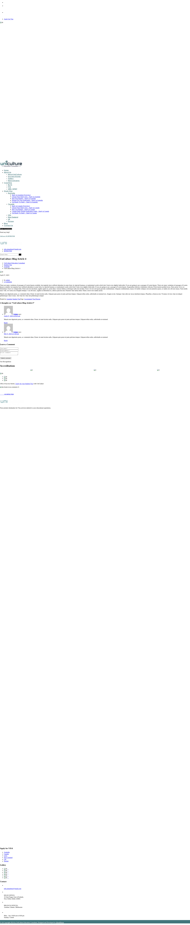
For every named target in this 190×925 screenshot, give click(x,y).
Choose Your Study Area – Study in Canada (25, 208)
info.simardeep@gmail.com (12, 249)
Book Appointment (6, 229)
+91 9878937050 (7, 236)
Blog (6, 223)
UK (9, 219)
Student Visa (16, 299)
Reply (6, 323)
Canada (11, 204)
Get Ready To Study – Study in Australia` (25, 202)
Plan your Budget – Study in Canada (23, 209)
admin (8, 280)
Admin (15, 314)
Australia (11, 193)
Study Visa (8, 191)
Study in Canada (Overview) (21, 206)
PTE (9, 187)
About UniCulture (15, 174)
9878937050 (8, 251)
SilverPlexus (60, 922)
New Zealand (13, 217)
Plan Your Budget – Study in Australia (24, 198)
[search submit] (20, 255)
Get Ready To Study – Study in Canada (24, 213)
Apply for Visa (8, 19)
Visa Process (36, 299)
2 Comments (8, 282)
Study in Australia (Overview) (21, 195)
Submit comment (6, 358)
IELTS (10, 185)
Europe (11, 221)
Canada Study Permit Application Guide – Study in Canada (30, 211)
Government (28, 299)
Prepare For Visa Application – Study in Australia (27, 200)
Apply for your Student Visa (24, 384)
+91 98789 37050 (7, 394)
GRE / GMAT (12, 189)
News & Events (13, 181)
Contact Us (8, 225)
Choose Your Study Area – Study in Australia (26, 197)
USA (9, 215)
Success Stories (14, 176)
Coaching (8, 183)
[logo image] (11, 246)
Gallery (11, 179)
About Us (7, 172)
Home (6, 170)
